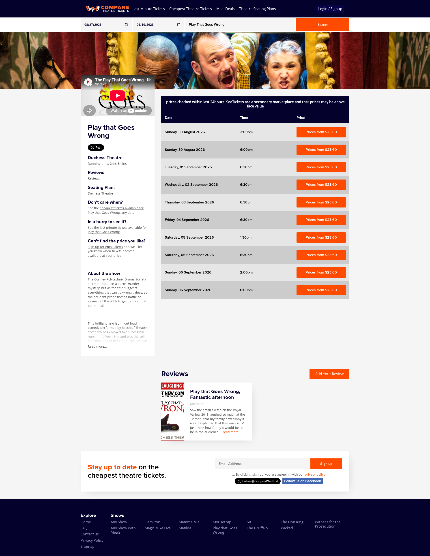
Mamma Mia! (189, 522)
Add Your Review (329, 373)
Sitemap (88, 546)
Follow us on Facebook (302, 481)
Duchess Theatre (100, 193)
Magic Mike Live (158, 528)
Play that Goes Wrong (225, 530)
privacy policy (315, 474)
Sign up (326, 464)
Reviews (94, 178)
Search (323, 24)
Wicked (287, 528)
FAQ (84, 528)
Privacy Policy (92, 540)
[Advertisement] (18, 156)
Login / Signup (330, 8)
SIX (249, 522)
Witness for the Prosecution (328, 524)
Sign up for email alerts (105, 247)
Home (86, 522)
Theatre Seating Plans (257, 9)
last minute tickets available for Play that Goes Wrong (117, 229)
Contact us (90, 534)
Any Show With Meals (123, 530)
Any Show (119, 522)
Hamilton (152, 522)
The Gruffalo (257, 528)
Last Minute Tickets (149, 9)
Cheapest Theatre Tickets (190, 9)
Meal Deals (225, 9)
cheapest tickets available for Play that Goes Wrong (116, 210)
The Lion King (292, 522)
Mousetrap (222, 522)
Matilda (185, 528)
